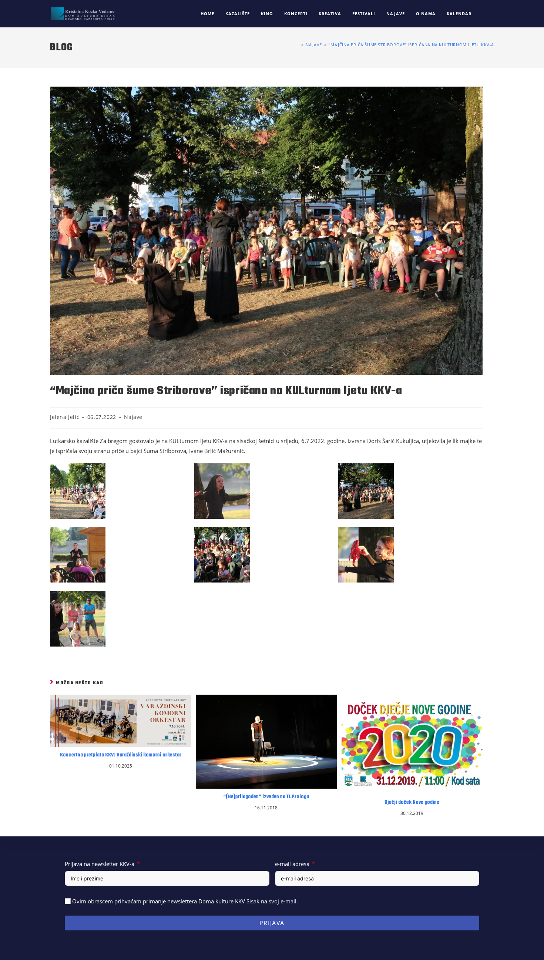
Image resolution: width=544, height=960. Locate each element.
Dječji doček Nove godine (412, 803)
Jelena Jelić (64, 416)
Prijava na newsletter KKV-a (99, 863)
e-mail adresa (292, 863)
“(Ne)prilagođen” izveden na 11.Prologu (266, 797)
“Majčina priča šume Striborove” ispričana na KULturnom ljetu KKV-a (411, 44)
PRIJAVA (272, 923)
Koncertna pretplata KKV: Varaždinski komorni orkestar (120, 755)
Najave (133, 416)
